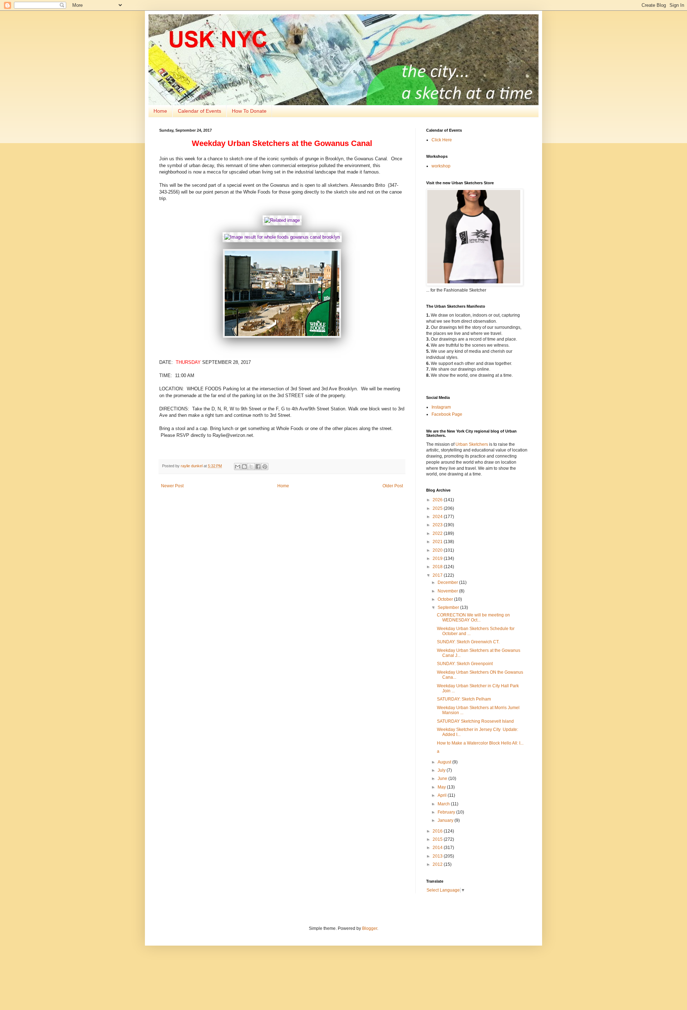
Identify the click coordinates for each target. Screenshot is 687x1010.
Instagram (441, 407)
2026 (438, 499)
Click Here (442, 139)
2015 (438, 839)
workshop (441, 166)
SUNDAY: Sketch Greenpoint (465, 663)
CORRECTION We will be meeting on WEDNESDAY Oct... (473, 618)
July (442, 770)
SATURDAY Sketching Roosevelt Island (475, 721)
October (446, 599)
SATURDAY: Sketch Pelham (464, 699)
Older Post (393, 485)
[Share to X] (251, 466)
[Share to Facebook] (258, 466)
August (445, 762)
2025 (438, 508)
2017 (438, 575)
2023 (438, 524)
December (448, 582)
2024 (438, 516)
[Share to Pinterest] (264, 466)
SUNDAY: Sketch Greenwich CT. (468, 641)
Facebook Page (447, 414)
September (449, 607)
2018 (438, 566)
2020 (438, 550)
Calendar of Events (199, 111)
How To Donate (249, 111)
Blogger (369, 928)
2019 (438, 558)
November (448, 591)
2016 (438, 831)
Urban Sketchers (471, 444)
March (444, 803)
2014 (438, 847)
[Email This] (237, 466)
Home (160, 111)
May (442, 787)
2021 (438, 541)
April (443, 795)
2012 (438, 864)
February (447, 812)
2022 (438, 533)
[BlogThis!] (244, 466)
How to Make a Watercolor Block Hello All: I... (480, 743)
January (446, 820)
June (443, 778)
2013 (438, 856)
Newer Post (172, 485)
